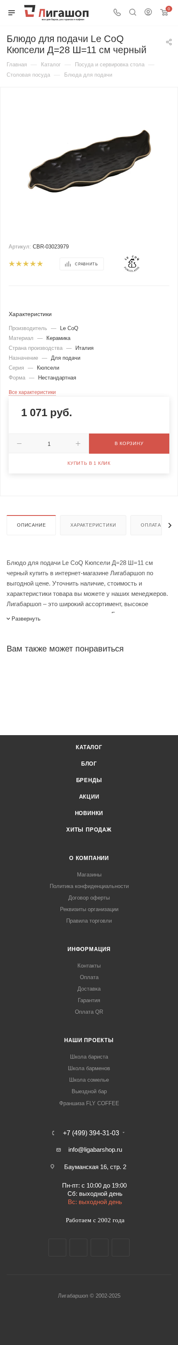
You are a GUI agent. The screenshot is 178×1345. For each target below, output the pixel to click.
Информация (89, 949)
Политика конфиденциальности (89, 886)
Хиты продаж (89, 830)
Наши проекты (89, 1040)
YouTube (99, 1247)
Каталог (89, 747)
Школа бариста (89, 1057)
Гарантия (89, 1000)
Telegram (78, 1247)
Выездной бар (89, 1091)
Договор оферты (89, 898)
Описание (31, 525)
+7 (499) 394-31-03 (91, 1133)
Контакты (89, 966)
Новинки (89, 813)
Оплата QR (89, 1012)
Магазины (89, 875)
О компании (89, 858)
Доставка (89, 989)
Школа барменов (89, 1068)
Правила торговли (89, 921)
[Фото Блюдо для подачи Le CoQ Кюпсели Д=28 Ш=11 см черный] (89, 160)
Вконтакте (57, 1247)
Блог (89, 764)
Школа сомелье (89, 1080)
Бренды (89, 780)
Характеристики (93, 525)
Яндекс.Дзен (121, 1247)
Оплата (151, 525)
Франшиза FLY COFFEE (89, 1103)
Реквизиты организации (89, 909)
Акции (89, 797)
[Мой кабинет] (148, 12)
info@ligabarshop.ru (95, 1149)
